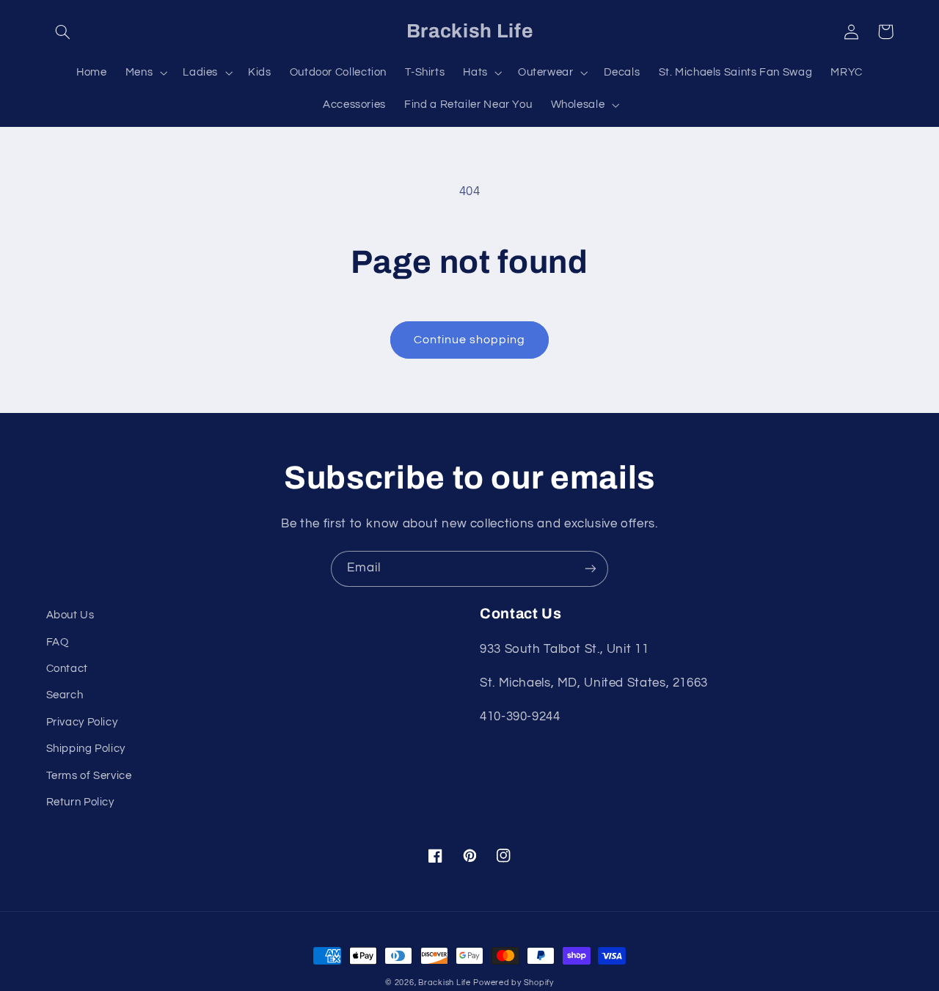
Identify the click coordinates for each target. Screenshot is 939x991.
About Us (70, 615)
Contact (67, 668)
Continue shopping (470, 339)
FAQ (57, 642)
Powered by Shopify (513, 983)
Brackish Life (444, 983)
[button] (63, 31)
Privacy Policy (82, 722)
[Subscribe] (590, 569)
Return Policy (80, 802)
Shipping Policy (85, 748)
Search (65, 695)
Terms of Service (89, 775)
